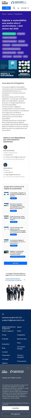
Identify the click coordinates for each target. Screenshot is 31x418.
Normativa (6, 45)
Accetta (15, 408)
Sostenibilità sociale (9, 52)
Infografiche (18, 14)
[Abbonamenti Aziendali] (24, 279)
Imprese (21, 41)
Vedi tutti (15, 263)
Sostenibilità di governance (11, 49)
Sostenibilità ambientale (19, 45)
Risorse (10, 14)
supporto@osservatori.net (12, 174)
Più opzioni (15, 414)
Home (4, 14)
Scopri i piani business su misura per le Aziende (13, 279)
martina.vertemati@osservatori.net (15, 157)
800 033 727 (9, 172)
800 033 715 (8, 155)
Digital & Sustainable (9, 37)
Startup (20, 52)
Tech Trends (7, 56)
